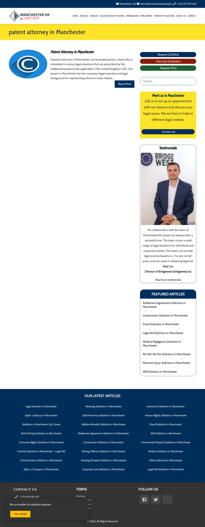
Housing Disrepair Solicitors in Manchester (103, 460)
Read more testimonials (168, 279)
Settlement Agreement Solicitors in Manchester (164, 304)
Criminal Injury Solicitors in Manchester (41, 460)
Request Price (168, 68)
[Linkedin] (167, 500)
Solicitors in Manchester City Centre (41, 424)
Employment (146, 15)
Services (94, 15)
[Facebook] (144, 500)
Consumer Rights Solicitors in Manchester (41, 442)
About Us (181, 15)
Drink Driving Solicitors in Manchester (41, 433)
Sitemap (80, 496)
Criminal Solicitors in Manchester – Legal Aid (41, 451)
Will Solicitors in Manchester (160, 371)
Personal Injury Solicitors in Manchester (166, 363)
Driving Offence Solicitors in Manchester (103, 451)
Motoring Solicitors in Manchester (103, 406)
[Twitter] (156, 500)
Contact (192, 15)
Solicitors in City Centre (112, 15)
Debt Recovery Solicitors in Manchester (103, 415)
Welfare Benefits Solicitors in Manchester (103, 424)
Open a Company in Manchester (41, 469)
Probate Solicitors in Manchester (165, 451)
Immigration (132, 15)
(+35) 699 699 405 (186, 3)
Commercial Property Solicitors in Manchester (165, 442)
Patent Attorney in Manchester (72, 51)
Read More (124, 84)
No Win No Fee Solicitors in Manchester (167, 354)
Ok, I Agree (20, 514)
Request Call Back (168, 54)
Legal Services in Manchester (41, 406)
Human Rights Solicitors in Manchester (165, 415)
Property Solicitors (164, 15)
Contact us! (168, 132)
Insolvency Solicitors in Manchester (165, 406)
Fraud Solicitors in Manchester (161, 324)
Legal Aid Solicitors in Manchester (163, 333)
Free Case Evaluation (168, 61)
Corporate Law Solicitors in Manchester (103, 469)
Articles (84, 15)
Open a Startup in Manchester (41, 415)
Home (75, 15)
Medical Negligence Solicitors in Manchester (162, 343)
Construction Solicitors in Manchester (165, 315)
